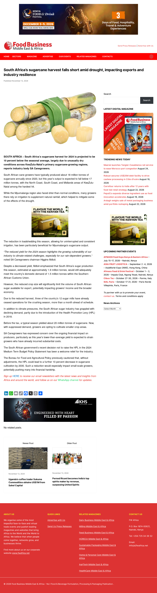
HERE (16, 376)
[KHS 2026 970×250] (50, 420)
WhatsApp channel (68, 380)
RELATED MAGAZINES (86, 56)
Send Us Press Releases (59, 526)
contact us (109, 296)
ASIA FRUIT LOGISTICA (115, 264)
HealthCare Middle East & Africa (95, 571)
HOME (6, 56)
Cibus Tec (109, 278)
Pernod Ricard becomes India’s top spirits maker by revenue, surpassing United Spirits (70, 481)
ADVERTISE (48, 56)
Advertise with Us (145, 46)
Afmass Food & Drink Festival (119, 271)
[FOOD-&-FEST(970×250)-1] (78, 33)
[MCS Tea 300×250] (50, 236)
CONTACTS (107, 56)
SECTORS (16, 56)
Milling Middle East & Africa (92, 526)
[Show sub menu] (22, 56)
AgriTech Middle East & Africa (93, 564)
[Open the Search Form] (151, 56)
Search (107, 94)
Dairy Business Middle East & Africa (96, 520)
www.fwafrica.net (21, 553)
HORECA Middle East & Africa (93, 539)
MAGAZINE (32, 56)
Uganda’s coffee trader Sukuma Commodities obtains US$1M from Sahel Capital (27, 482)
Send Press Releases (127, 46)
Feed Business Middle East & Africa (96, 532)
